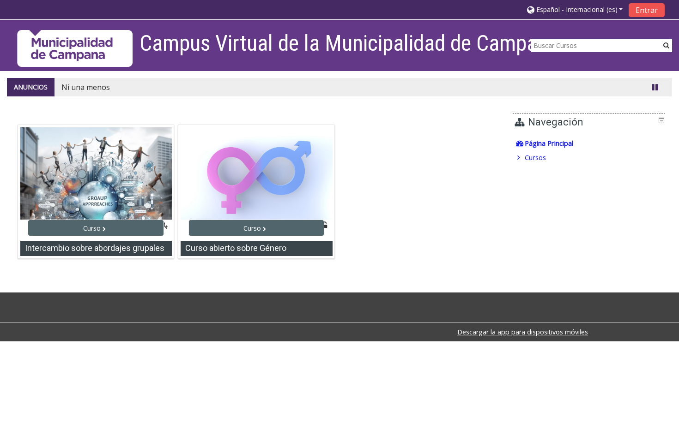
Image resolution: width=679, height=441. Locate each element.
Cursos (535, 157)
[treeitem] (590, 143)
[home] (75, 48)
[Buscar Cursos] (666, 45)
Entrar (647, 10)
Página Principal (549, 143)
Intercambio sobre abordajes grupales (94, 248)
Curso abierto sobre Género (235, 248)
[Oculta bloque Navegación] (661, 120)
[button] (575, 9)
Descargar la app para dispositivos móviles (522, 332)
